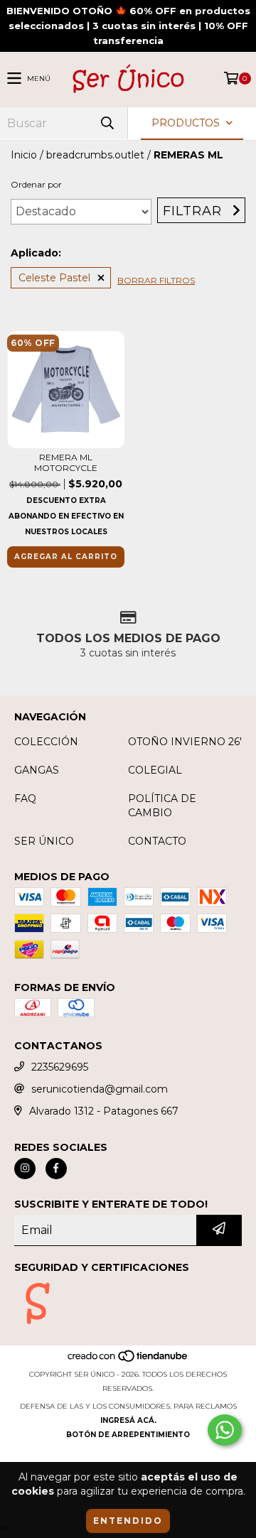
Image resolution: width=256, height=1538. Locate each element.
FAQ (25, 798)
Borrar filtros (156, 280)
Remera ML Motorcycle (65, 462)
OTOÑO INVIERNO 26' (185, 741)
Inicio (24, 154)
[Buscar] (106, 123)
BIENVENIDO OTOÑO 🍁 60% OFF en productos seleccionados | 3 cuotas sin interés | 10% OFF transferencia (128, 25)
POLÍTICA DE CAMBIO (162, 805)
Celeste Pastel (54, 277)
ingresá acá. (128, 1420)
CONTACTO (157, 841)
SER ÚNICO (44, 841)
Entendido (128, 1520)
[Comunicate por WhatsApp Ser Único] (225, 1430)
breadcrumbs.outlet (95, 154)
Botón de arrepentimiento (128, 1434)
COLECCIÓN (46, 741)
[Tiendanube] (128, 1360)
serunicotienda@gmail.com (99, 1089)
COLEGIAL (155, 770)
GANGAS (36, 770)
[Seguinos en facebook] (56, 1168)
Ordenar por (36, 184)
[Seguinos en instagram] (25, 1168)
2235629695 (59, 1067)
